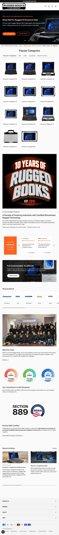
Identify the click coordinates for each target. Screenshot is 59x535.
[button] (3, 532)
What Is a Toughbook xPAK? (39, 466)
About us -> (5, 359)
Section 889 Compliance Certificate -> (12, 435)
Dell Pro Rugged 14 (9, 33)
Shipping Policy (32, 531)
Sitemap (50, 531)
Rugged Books (9, 528)
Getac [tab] (25, 55)
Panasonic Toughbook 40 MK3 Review (14, 467)
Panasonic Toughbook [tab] (9, 55)
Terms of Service (23, 531)
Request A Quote (23, 33)
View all (55, 448)
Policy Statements (42, 531)
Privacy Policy (5, 531)
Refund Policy (14, 531)
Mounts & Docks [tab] (42, 55)
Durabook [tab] (32, 55)
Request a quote (13, 275)
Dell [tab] (20, 55)
